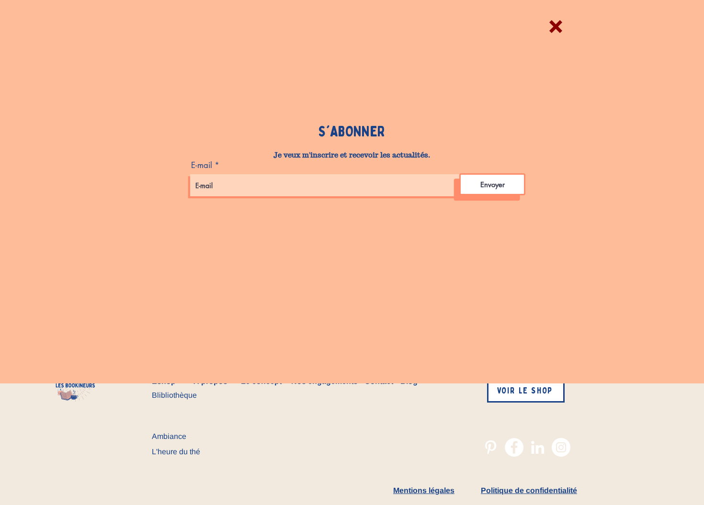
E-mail (201, 165)
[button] (555, 27)
